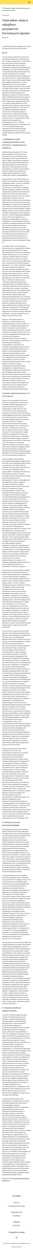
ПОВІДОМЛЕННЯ (16, 1212)
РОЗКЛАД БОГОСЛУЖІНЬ (16, 1206)
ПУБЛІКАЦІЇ (16, 1216)
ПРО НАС (16, 1202)
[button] (16, 1237)
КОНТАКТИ (16, 1225)
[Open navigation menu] (29, 2)
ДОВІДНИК (16, 1222)
